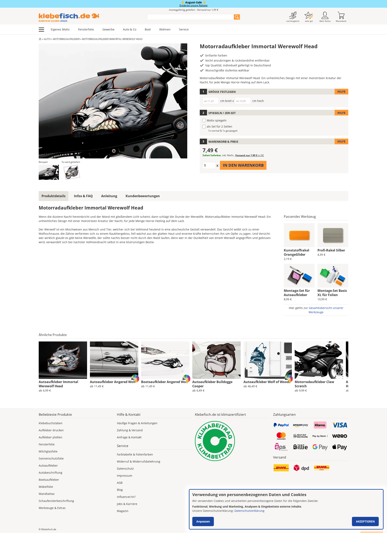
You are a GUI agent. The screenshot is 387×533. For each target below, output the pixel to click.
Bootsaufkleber (49, 480)
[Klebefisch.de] (90, 17)
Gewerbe (108, 29)
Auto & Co (129, 29)
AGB (120, 483)
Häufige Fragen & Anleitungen (137, 423)
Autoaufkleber (48, 465)
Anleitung (109, 196)
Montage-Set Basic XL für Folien (332, 292)
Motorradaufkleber (66, 39)
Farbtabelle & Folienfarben (135, 454)
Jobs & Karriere (127, 504)
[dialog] (286, 509)
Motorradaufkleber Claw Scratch (314, 384)
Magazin (122, 511)
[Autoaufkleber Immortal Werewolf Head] (63, 360)
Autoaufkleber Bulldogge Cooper (212, 384)
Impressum (124, 476)
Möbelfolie (46, 487)
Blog (120, 490)
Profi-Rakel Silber (331, 250)
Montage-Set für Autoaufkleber (297, 292)
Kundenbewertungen (143, 196)
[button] (49, 172)
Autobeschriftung (50, 472)
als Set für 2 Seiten (219, 126)
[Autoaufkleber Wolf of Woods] (267, 360)
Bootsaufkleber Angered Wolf (164, 382)
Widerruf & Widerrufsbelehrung (138, 461)
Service (184, 29)
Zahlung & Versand (130, 430)
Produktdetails (54, 196)
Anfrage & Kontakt (129, 437)
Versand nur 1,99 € (249, 155)
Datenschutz (125, 468)
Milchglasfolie (48, 451)
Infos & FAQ (83, 196)
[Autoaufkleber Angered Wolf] (114, 360)
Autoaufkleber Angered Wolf (112, 382)
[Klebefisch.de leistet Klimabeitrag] (232, 441)
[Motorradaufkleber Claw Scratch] (319, 360)
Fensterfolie (86, 29)
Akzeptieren (365, 521)
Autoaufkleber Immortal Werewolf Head (58, 384)
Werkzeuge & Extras (52, 508)
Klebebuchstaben (50, 423)
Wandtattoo (46, 494)
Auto (47, 39)
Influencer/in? (126, 497)
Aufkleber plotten (50, 437)
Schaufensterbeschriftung (56, 501)
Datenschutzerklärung (249, 511)
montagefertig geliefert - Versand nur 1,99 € (193, 10)
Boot (148, 29)
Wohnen (165, 29)
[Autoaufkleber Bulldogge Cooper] (216, 360)
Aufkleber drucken (51, 430)
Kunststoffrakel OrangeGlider (296, 252)
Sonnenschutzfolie (51, 458)
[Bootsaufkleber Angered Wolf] (165, 360)
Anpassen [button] (203, 521)
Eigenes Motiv (60, 29)
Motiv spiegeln (217, 120)
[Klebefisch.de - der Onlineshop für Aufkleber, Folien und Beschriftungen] (40, 39)
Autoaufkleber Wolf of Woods (266, 382)
